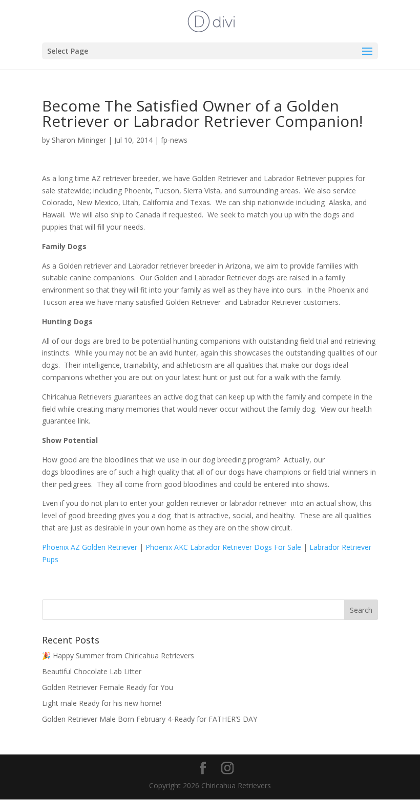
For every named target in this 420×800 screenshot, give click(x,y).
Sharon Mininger (79, 140)
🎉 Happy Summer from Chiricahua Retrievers (118, 655)
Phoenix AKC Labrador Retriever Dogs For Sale (224, 547)
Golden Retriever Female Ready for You (107, 687)
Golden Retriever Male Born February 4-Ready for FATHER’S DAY (149, 719)
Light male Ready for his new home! (101, 703)
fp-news (174, 140)
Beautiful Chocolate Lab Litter (91, 671)
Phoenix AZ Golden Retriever (89, 547)
